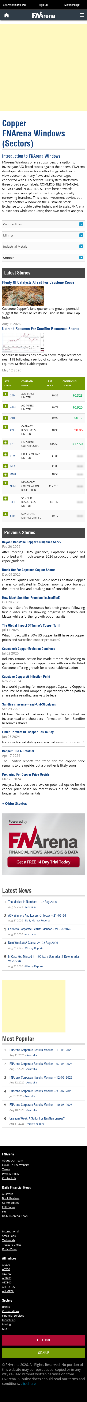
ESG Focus (8, 1207)
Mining (6, 1324)
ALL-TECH (8, 1291)
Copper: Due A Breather (18, 751)
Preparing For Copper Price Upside (25, 774)
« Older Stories (14, 803)
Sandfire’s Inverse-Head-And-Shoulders (29, 704)
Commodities (10, 1203)
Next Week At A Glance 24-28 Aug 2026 (33, 943)
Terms (6, 1169)
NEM (13, 486)
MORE (6, 1329)
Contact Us (9, 1178)
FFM (12, 456)
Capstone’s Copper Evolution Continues (28, 649)
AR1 (13, 417)
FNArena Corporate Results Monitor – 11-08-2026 (41, 1050)
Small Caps (9, 1236)
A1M (13, 407)
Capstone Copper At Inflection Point (26, 676)
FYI (4, 1211)
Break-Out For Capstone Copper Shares (28, 570)
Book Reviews (10, 1198)
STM (12, 515)
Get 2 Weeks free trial (14, 5)
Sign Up (43, 5)
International (10, 1231)
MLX (12, 466)
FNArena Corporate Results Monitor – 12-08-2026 (41, 1077)
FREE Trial (43, 1340)
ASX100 (6, 1273)
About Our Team (12, 1160)
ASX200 (6, 1278)
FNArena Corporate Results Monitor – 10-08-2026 (41, 1105)
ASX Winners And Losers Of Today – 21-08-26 (37, 915)
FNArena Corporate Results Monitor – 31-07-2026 (41, 1091)
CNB (12, 430)
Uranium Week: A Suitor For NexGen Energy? (37, 1118)
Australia (30, 907)
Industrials (8, 1320)
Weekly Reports (34, 948)
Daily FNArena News (14, 1216)
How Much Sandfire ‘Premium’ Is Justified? (31, 598)
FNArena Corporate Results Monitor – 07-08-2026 (41, 1064)
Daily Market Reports (37, 920)
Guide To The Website (15, 1165)
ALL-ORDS (8, 1287)
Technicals (8, 1240)
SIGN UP (43, 1353)
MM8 (13, 474)
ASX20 (6, 1265)
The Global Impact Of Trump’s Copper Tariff (31, 625)
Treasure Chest (11, 1245)
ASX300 (6, 1282)
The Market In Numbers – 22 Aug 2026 (32, 902)
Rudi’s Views (9, 1249)
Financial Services (13, 1315)
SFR (13, 502)
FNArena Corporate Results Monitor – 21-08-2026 (39, 929)
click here (28, 1383)
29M (12, 395)
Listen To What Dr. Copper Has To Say (28, 732)
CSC (12, 444)
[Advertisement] (43, 67)
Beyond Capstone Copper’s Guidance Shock (31, 542)
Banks (6, 1307)
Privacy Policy (10, 1174)
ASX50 (6, 1269)
